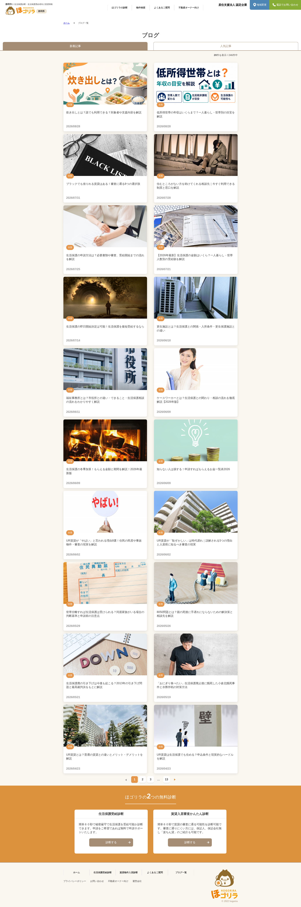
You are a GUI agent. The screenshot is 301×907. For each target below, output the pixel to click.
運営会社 (137, 881)
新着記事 (75, 46)
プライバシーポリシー (74, 881)
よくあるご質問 (155, 872)
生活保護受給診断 (103, 872)
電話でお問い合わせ (287, 4)
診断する (111, 842)
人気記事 (225, 46)
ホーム (66, 23)
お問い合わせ (97, 881)
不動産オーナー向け (118, 881)
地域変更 (262, 4)
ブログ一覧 (181, 872)
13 (166, 779)
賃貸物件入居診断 (129, 872)
